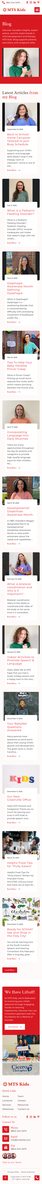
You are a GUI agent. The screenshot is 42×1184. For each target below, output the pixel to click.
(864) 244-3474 (19, 1131)
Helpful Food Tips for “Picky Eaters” (20, 864)
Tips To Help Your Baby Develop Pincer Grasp (19, 366)
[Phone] (5, 1129)
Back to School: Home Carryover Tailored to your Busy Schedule (18, 139)
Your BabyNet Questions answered (17, 727)
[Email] (5, 1138)
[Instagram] (31, 2)
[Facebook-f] (27, 2)
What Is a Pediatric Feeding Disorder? (21, 212)
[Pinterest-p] (38, 2)
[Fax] (5, 1147)
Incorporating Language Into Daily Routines (18, 435)
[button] (37, 9)
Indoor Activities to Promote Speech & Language (20, 660)
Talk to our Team (12, 1162)
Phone (14, 1127)
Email (14, 1136)
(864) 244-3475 (18, 1149)
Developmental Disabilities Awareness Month (20, 511)
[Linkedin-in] (34, 2)
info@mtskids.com (21, 1140)
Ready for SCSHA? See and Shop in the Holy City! (20, 932)
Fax (13, 1145)
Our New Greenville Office (19, 798)
